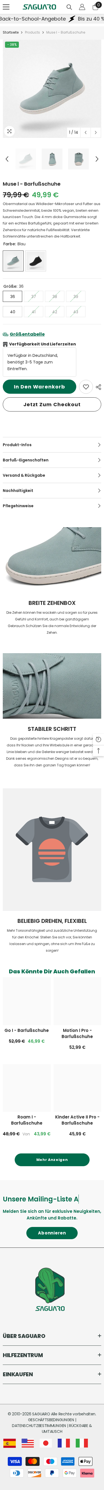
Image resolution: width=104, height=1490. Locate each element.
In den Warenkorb (39, 386)
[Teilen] (97, 387)
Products (32, 32)
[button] (85, 132)
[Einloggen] (82, 7)
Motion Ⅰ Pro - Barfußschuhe (77, 1033)
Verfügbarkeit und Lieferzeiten (42, 344)
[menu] (6, 7)
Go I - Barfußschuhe (26, 1030)
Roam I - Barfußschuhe (26, 1120)
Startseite (11, 32)
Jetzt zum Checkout (52, 404)
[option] (52, 88)
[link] (86, 387)
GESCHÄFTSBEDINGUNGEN (51, 1420)
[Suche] (69, 7)
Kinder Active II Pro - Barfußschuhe (77, 1120)
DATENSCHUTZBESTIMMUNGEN (39, 1425)
